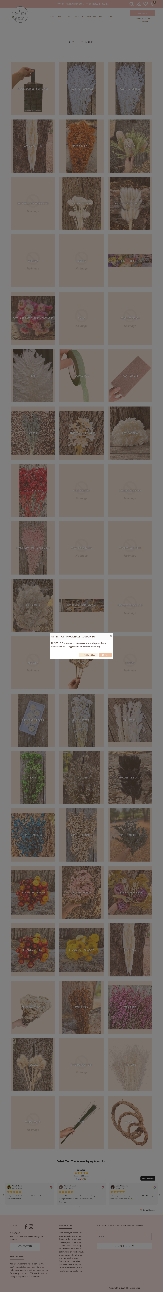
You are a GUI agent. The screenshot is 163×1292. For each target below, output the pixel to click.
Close (105, 655)
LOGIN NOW (89, 655)
